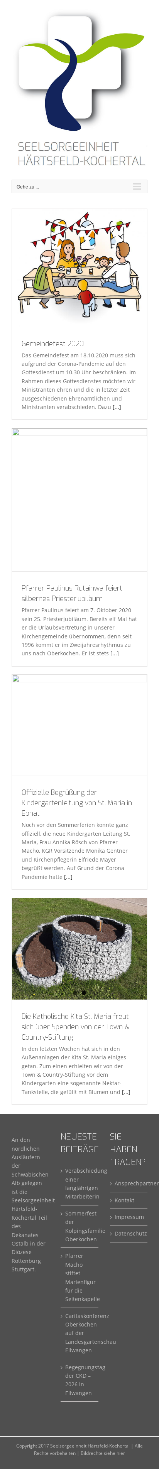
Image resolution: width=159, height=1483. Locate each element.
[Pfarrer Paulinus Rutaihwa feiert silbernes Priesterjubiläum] (79, 499)
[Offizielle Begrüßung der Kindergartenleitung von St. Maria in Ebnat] (79, 725)
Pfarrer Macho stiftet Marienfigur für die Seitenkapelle (79, 1277)
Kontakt (124, 1200)
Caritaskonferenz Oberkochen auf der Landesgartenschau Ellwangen (79, 1333)
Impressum (129, 1216)
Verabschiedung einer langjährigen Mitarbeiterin (79, 1183)
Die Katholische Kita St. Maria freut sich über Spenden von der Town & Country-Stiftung (76, 1027)
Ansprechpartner (129, 1183)
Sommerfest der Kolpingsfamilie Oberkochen (79, 1226)
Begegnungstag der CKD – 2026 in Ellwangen (79, 1380)
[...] (117, 407)
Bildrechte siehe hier (103, 1453)
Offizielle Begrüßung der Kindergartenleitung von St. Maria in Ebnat (77, 803)
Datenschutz (129, 1233)
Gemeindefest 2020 (53, 343)
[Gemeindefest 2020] (79, 268)
